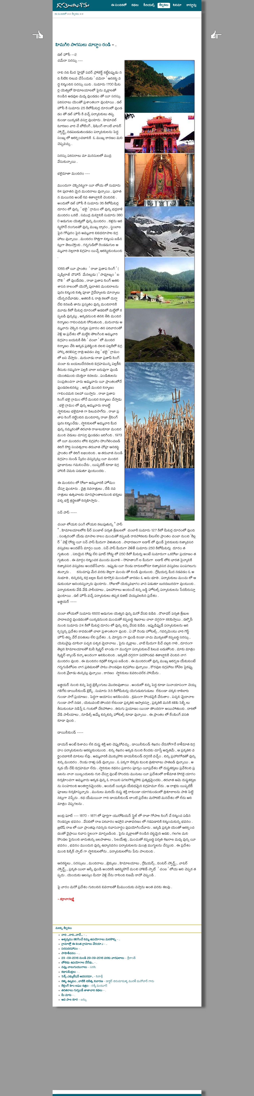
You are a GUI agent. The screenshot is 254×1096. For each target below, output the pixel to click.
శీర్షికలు (75, 14)
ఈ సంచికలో (60, 14)
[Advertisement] (127, 28)
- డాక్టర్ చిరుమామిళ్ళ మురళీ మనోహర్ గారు (108, 981)
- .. (74, 935)
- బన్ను (74, 1000)
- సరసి (79, 967)
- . (71, 949)
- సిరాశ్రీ (82, 976)
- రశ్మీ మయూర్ (84, 986)
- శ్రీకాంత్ (99, 958)
